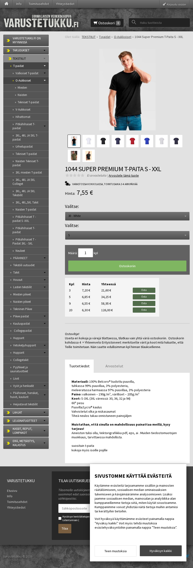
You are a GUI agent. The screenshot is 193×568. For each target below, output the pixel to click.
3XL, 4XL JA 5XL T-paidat (25, 137)
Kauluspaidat (21, 324)
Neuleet (20, 251)
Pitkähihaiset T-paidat (23, 126)
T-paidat (18, 66)
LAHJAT (17, 412)
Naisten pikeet (22, 302)
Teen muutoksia (116, 551)
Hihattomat (23, 117)
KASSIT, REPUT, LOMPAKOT (22, 431)
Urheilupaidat (24, 147)
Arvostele (124, 175)
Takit (16, 272)
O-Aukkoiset (23, 81)
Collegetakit (20, 360)
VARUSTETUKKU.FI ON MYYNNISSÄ (27, 40)
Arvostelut (114, 366)
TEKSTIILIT (19, 59)
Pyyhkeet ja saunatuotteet (19, 369)
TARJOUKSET (21, 50)
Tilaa (65, 528)
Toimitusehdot (39, 4)
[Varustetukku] (41, 20)
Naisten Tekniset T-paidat (25, 163)
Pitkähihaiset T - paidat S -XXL (24, 219)
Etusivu (12, 491)
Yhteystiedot (65, 4)
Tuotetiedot (79, 366)
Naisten (22, 95)
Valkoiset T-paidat (27, 73)
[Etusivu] (6, 4)
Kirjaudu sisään (176, 4)
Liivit (16, 379)
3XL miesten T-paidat (29, 172)
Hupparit (18, 338)
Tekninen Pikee (22, 309)
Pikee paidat (21, 316)
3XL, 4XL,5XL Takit (27, 202)
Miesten (22, 88)
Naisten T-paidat (26, 209)
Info (19, 4)
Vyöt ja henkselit (23, 386)
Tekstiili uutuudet (24, 265)
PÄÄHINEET (20, 258)
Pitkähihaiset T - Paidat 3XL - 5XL (24, 241)
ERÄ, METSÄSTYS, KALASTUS (24, 443)
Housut (17, 280)
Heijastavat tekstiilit (25, 404)
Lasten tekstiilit (22, 287)
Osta (144, 290)
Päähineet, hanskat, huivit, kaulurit (24, 395)
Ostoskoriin (127, 266)
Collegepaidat (22, 331)
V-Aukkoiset (23, 110)
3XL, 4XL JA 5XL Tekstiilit (23, 193)
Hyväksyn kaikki (161, 551)
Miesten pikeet (22, 294)
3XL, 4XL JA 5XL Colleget (23, 182)
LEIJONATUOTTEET (25, 421)
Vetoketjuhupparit (24, 345)
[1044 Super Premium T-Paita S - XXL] (127, 91)
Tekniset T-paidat (28, 102)
